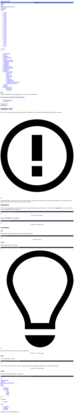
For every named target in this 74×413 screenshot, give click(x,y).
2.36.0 (4, 19)
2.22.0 (4, 32)
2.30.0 (4, 24)
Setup (4, 54)
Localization (9, 79)
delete (7, 393)
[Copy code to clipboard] (1, 214)
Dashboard (5, 62)
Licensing (5, 56)
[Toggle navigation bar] (2, 4)
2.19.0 (4, 33)
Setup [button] (7, 74)
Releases (8, 88)
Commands (6, 389)
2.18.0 (4, 34)
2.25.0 (4, 28)
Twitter (5, 409)
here (28, 350)
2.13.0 (4, 41)
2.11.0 (4, 43)
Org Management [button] (7, 66)
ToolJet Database (7, 57)
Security (5, 84)
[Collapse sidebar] (2, 93)
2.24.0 (4, 29)
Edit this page (5, 380)
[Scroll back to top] (1, 51)
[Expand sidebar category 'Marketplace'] (9, 69)
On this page (4, 105)
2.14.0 (4, 39)
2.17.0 (4, 35)
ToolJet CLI (9, 76)
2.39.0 (4, 17)
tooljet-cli (58, 208)
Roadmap (8, 89)
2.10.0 (4, 45)
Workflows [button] (6, 65)
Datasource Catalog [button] (7, 60)
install (7, 394)
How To (5, 70)
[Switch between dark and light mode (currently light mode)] (3, 49)
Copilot (5, 58)
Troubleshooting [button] (10, 80)
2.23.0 (4, 30)
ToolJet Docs (37, 2)
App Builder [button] (6, 64)
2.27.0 (4, 26)
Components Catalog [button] (8, 61)
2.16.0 (4, 37)
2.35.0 (4, 20)
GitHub (5, 406)
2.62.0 (4, 13)
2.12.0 (4, 42)
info (7, 390)
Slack (4, 401)
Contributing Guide (7, 71)
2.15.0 (4, 38)
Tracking (5, 86)
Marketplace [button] (9, 75)
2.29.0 (4, 25)
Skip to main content (5, 1)
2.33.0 (4, 22)
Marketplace (6, 69)
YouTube (5, 408)
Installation (5, 388)
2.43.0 (4, 16)
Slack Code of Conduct (11, 83)
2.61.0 (4, 15)
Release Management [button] (8, 67)
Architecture (9, 73)
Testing (8, 78)
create (7, 391)
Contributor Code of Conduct (13, 82)
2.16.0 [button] (2, 10)
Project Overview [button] (7, 87)
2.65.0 (4, 12)
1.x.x (4, 46)
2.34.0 (4, 21)
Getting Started (6, 53)
